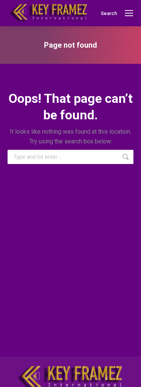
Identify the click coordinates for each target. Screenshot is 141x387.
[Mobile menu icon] (128, 13)
